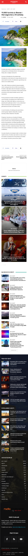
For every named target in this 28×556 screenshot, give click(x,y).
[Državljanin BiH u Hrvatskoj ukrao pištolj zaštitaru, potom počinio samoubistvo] (14, 192)
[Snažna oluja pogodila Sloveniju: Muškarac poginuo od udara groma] (5, 315)
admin (4, 17)
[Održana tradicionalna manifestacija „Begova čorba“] (5, 442)
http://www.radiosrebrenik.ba (14, 170)
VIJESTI (8, 9)
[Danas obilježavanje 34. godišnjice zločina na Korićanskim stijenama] (14, 220)
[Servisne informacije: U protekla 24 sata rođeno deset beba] (5, 420)
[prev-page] (2, 265)
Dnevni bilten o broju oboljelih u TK (21, 157)
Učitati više (13, 350)
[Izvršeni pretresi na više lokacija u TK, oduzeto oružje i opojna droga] (5, 334)
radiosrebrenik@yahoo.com (18, 527)
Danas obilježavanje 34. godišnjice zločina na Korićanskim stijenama (14, 231)
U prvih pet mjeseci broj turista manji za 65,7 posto (7, 158)
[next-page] (5, 265)
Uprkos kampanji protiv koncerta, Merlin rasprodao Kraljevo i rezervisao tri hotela (14, 258)
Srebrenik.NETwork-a (5, 549)
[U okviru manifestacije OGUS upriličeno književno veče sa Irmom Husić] (5, 450)
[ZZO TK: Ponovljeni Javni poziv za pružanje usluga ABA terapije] (5, 325)
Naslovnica (3, 9)
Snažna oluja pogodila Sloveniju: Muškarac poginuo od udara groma (18, 316)
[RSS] (14, 539)
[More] (20, 21)
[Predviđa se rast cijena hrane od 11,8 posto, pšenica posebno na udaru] (5, 413)
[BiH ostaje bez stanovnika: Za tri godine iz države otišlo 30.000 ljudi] (5, 428)
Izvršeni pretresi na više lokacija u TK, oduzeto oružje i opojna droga (18, 335)
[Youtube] (21, 539)
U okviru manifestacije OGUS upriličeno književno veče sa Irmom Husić (17, 449)
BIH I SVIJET (13, 9)
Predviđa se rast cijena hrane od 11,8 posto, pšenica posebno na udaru (18, 413)
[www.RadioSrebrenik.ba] (14, 509)
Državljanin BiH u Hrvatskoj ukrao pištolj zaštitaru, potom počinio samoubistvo (14, 203)
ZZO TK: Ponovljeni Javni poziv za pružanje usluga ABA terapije (18, 325)
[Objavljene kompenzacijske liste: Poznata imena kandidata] (5, 435)
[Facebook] (7, 539)
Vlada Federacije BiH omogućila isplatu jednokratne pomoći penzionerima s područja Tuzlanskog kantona (17, 344)
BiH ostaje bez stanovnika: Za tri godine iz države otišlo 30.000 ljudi (18, 427)
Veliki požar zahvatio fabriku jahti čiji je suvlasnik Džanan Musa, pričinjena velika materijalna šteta (18, 307)
